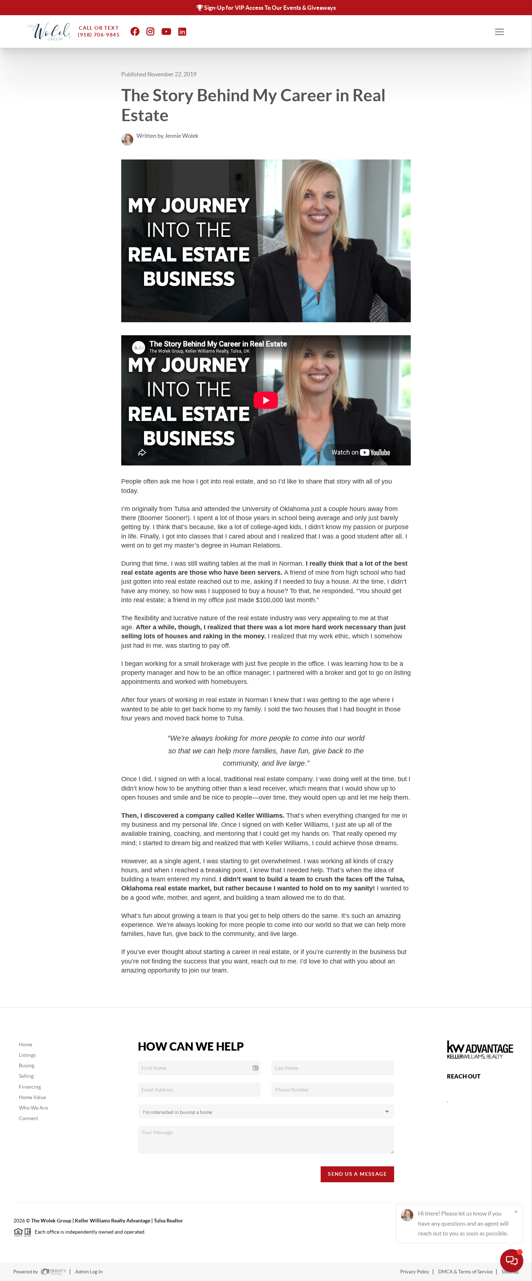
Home (25, 1044)
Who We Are (33, 1108)
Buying (26, 1065)
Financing (30, 1087)
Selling (26, 1076)
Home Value (32, 1097)
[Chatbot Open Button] (511, 1260)
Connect (28, 1118)
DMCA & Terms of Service (465, 1271)
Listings (27, 1055)
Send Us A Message (357, 1174)
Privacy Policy (414, 1271)
